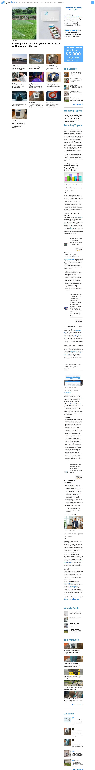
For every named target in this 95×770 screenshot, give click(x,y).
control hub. (74, 351)
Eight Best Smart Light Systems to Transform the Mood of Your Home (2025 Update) (35, 87)
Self (47, 83)
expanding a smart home (71, 486)
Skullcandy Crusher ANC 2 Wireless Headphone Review (53, 85)
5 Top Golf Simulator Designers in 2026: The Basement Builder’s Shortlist (76, 99)
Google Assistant (73, 586)
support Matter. (77, 272)
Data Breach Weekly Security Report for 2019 (19, 104)
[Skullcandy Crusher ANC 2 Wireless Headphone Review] (53, 77)
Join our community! (71, 30)
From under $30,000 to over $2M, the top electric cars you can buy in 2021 (19, 68)
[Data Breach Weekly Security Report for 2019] (19, 96)
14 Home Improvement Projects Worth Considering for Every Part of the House (76, 93)
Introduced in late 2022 (69, 259)
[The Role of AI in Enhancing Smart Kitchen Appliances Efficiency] (66, 80)
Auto (30, 65)
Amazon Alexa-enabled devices (70, 587)
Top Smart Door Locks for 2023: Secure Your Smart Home (52, 68)
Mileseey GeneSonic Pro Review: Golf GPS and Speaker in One (73, 688)
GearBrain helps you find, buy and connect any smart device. (77, 723)
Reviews (36, 2)
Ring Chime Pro (70, 121)
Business (14, 83)
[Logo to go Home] (9, 2)
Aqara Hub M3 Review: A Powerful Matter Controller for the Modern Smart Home (36, 105)
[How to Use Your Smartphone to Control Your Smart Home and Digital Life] (66, 87)
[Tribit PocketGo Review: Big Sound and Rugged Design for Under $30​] (73, 671)
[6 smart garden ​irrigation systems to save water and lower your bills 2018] (36, 23)
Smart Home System (72, 116)
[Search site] (92, 2)
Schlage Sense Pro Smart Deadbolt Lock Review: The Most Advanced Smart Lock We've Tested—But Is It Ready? (18, 124)
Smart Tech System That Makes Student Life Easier (75, 612)
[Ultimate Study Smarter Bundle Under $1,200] (66, 619)
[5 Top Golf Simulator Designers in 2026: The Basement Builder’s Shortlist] (66, 99)
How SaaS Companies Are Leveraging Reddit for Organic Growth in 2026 (52, 105)
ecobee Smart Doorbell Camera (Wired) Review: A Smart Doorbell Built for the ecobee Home (72, 665)
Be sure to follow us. (71, 599)
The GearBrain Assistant (75, 403)
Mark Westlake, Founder (76, 730)
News (51, 2)
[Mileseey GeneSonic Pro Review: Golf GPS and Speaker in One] (73, 683)
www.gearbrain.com (67, 392)
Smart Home (15, 40)
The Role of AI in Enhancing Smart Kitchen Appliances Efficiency (76, 80)
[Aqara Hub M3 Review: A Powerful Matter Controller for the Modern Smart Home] (36, 96)
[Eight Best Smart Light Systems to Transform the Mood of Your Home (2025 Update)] (36, 77)
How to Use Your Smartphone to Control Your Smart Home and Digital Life (76, 86)
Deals (41, 2)
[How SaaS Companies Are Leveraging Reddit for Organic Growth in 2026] (53, 96)
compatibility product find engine (71, 583)
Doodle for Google (69, 115)
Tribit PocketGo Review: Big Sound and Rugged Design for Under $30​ (72, 677)
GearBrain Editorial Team (76, 719)
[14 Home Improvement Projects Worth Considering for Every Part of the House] (66, 93)
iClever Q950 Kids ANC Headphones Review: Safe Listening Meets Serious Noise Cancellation (73, 700)
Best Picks (29, 2)
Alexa (71, 228)
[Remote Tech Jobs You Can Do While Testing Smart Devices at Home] (19, 77)
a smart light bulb (78, 217)
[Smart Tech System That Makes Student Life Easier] (66, 613)
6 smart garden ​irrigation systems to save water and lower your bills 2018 (36, 45)
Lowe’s (78, 493)
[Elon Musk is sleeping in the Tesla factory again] (36, 59)
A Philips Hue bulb (68, 223)
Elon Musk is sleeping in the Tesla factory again (36, 67)
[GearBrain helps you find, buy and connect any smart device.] (67, 720)
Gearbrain (76, 751)
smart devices (80, 398)
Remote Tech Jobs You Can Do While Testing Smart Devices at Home (18, 86)
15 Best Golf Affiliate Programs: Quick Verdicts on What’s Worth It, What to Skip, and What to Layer (75, 631)
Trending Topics (73, 110)
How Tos (46, 2)
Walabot (76, 115)
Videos (55, 2)
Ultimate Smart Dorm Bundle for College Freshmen (74, 625)
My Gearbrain (22, 2)
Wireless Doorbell (73, 120)
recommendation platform (73, 17)
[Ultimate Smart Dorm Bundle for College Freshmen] (66, 625)
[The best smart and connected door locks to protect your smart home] (53, 59)
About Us (60, 2)
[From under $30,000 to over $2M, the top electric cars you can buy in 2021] (19, 59)
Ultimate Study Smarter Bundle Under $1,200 (74, 618)
